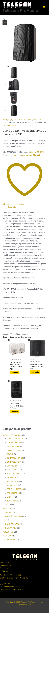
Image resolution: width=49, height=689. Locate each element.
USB (38, 155)
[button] (24, 18)
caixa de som (26, 155)
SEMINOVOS (8, 536)
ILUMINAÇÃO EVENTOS (12, 516)
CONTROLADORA (14, 462)
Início (5, 120)
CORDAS (6, 505)
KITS (4, 520)
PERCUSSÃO (8, 532)
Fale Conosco (5, 562)
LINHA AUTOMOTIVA (11, 524)
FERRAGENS (8, 512)
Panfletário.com (24, 605)
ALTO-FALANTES (14, 442)
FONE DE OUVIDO (14, 474)
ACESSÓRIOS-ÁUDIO (15, 439)
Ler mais (14, 373)
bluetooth (16, 155)
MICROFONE (12, 485)
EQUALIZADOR (13, 470)
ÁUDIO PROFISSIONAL (22, 120)
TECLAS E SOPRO (10, 540)
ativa (9, 155)
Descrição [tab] (12, 207)
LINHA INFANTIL (9, 528)
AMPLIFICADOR (13, 446)
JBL (34, 155)
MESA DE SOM (13, 481)
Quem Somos (5, 565)
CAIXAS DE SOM (9, 125)
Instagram (4, 571)
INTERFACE (11, 477)
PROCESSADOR (13, 493)
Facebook (4, 568)
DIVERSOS (7, 509)
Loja (10, 120)
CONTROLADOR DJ (15, 458)
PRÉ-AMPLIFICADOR (15, 489)
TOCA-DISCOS (13, 501)
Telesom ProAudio (20, 10)
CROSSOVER (12, 466)
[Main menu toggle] (44, 7)
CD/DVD (10, 454)
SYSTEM (10, 497)
